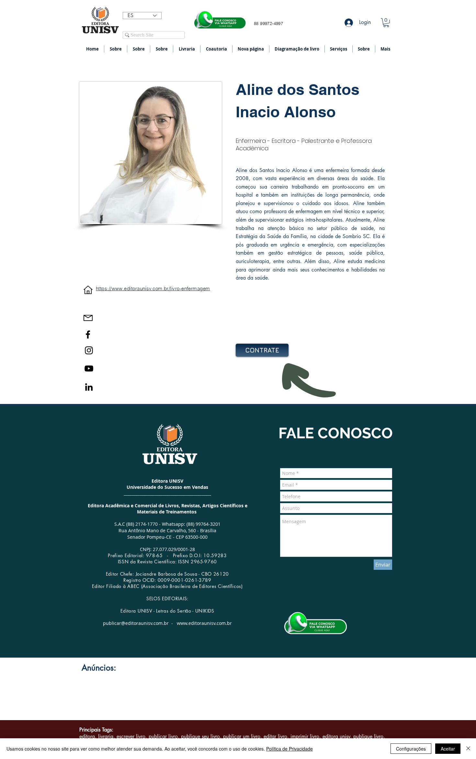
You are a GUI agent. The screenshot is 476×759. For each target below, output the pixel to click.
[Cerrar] (468, 748)
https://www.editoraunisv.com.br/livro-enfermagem (153, 288)
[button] (386, 22)
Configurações (411, 748)
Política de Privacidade (289, 748)
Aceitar (448, 748)
